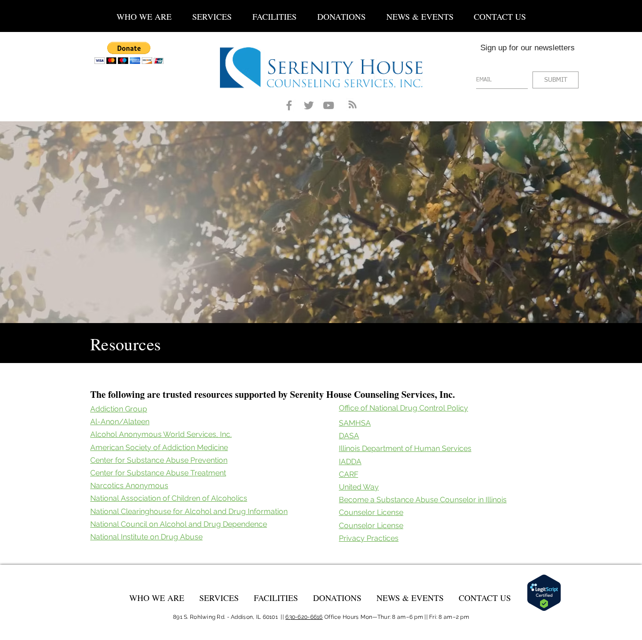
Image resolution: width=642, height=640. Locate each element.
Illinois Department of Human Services (405, 448)
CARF (348, 474)
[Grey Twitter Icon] (308, 105)
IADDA (350, 461)
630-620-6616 (303, 617)
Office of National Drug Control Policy (403, 407)
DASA (349, 435)
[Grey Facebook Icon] (289, 105)
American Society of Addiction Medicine (159, 447)
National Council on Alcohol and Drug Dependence (178, 524)
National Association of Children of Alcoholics (168, 498)
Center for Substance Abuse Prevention (158, 460)
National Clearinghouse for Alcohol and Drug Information (189, 511)
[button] (212, 12)
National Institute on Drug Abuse (146, 536)
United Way (359, 486)
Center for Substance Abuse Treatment (158, 472)
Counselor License (371, 512)
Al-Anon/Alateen (119, 421)
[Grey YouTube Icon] (328, 105)
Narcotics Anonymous (129, 485)
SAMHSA (355, 423)
